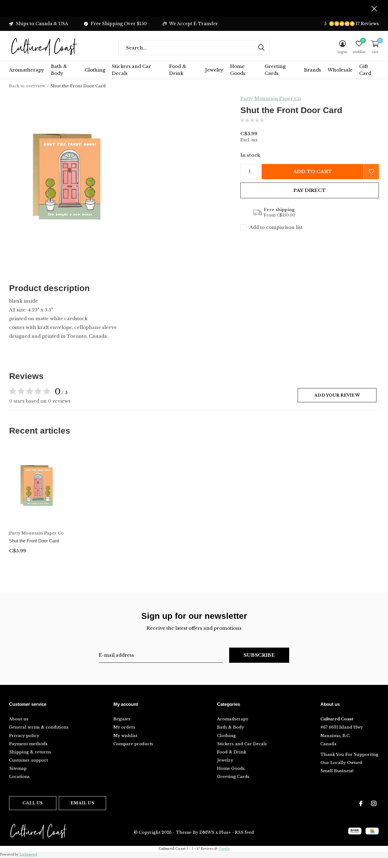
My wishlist (125, 735)
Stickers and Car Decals (131, 70)
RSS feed (244, 832)
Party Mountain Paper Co (270, 98)
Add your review (337, 395)
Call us (32, 803)
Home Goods (237, 70)
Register (122, 719)
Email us (82, 803)
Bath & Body (59, 70)
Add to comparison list (276, 227)
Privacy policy (24, 735)
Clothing (95, 70)
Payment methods (28, 743)
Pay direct (309, 190)
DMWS (206, 832)
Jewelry (214, 70)
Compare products (133, 743)
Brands (312, 70)
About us (18, 719)
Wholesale (340, 70)
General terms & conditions (39, 727)
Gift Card (365, 70)
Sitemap (18, 768)
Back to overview (27, 86)
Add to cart (312, 171)
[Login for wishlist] (371, 171)
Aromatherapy (26, 70)
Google (224, 849)
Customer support (28, 760)
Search (261, 47)
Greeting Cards (275, 70)
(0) (268, 120)
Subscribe (259, 655)
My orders (124, 727)
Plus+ (225, 832)
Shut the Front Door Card (34, 540)
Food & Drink (177, 70)
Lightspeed (28, 854)
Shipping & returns (30, 752)
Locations (19, 776)
